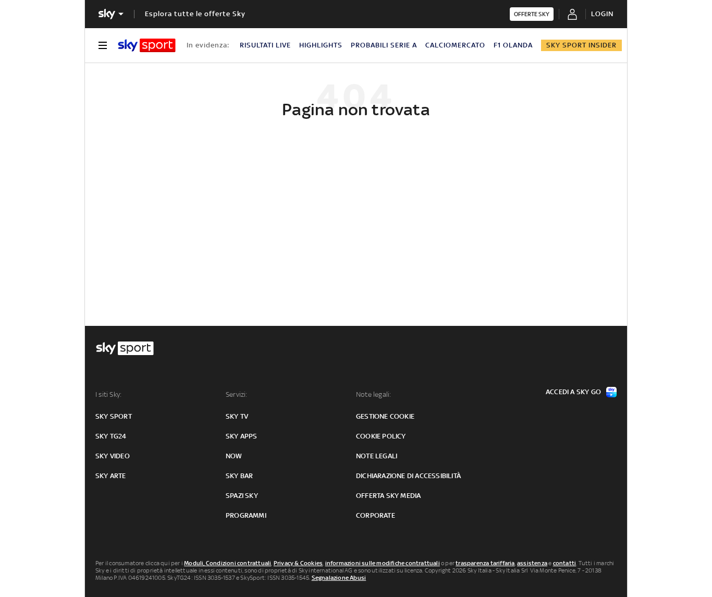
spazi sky (242, 495)
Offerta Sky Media (388, 495)
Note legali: (373, 394)
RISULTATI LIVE (265, 45)
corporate (375, 515)
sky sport (113, 416)
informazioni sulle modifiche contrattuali (382, 563)
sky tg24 (111, 436)
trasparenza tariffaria (485, 563)
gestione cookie (385, 416)
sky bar (239, 476)
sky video (112, 456)
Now (234, 456)
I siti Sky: (108, 394)
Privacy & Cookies (298, 563)
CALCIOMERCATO (455, 45)
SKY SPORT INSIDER (581, 45)
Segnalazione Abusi (339, 577)
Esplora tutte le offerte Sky (195, 14)
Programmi (246, 515)
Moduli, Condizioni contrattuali (227, 563)
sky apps (241, 436)
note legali (376, 456)
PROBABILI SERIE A (384, 45)
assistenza (532, 563)
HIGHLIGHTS (320, 45)
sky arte (110, 476)
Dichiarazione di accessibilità (408, 476)
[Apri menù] (103, 45)
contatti (564, 563)
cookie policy (381, 436)
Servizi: (237, 394)
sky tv (237, 416)
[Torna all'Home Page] (146, 45)
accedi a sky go (573, 392)
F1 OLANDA (513, 45)
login (602, 14)
